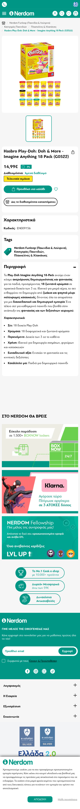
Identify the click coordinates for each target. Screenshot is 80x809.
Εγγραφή (67, 651)
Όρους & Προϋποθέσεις (43, 661)
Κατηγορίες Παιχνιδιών (15, 27)
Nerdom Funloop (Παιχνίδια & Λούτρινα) (29, 23)
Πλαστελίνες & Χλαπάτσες (43, 27)
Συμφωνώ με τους (32, 661)
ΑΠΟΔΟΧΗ (40, 799)
